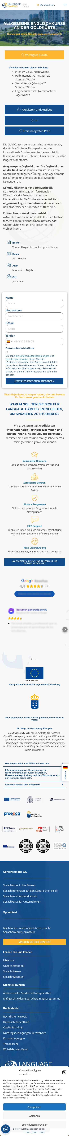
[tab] (34, 54)
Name (9, 297)
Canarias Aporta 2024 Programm (22, 784)
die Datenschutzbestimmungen (33, 355)
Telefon (10, 335)
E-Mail (10, 323)
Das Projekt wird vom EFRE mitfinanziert (27, 763)
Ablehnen (34, 1115)
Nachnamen (14, 310)
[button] (64, 1072)
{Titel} (27, 1132)
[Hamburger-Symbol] (64, 5)
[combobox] (9, 341)
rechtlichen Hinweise (17, 359)
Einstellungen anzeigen (34, 1124)
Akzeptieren (34, 1107)
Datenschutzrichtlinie (20, 348)
